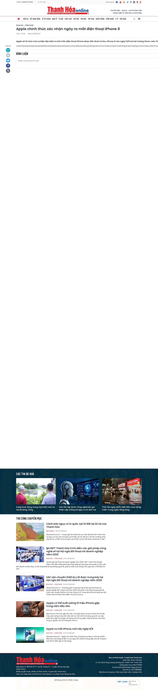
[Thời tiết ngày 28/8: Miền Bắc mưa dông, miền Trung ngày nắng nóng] (122, 491)
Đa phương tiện (135, 10)
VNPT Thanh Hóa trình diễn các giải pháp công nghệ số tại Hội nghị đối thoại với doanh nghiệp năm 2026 (76, 551)
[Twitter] (128, 2)
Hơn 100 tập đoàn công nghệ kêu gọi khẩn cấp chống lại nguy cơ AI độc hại (77, 508)
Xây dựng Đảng (35, 19)
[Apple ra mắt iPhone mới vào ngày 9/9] (30, 636)
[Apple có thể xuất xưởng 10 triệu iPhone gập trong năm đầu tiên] (30, 610)
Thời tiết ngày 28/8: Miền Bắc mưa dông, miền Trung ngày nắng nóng (121, 508)
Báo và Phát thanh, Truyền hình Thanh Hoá (37, 660)
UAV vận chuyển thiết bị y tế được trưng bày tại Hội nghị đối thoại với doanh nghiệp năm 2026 (74, 579)
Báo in (124, 10)
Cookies (135, 672)
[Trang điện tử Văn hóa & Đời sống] (134, 2)
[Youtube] (120, 2)
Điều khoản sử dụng (106, 672)
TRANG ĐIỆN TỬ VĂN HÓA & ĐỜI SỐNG (127, 13)
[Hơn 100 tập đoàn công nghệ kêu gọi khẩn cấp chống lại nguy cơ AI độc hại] (79, 491)
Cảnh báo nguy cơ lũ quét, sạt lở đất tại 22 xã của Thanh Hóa (76, 525)
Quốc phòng (100, 19)
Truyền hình (115, 10)
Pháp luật (68, 19)
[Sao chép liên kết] (8, 71)
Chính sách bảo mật (123, 672)
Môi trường (50, 531)
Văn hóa (83, 19)
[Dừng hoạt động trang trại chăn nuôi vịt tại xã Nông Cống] (36, 491)
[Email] (8, 50)
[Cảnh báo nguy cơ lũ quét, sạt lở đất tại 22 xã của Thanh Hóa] (30, 531)
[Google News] (124, 2)
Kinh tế (54, 19)
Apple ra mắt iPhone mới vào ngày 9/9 (69, 629)
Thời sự (25, 19)
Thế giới (76, 19)
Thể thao (91, 19)
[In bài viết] (8, 55)
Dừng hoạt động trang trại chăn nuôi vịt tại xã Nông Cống (35, 508)
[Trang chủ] (18, 18)
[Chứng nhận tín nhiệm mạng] (66, 680)
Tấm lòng (123, 19)
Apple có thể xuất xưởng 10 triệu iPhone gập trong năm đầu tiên (73, 605)
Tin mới (42, 2)
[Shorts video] (140, 2)
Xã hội (61, 19)
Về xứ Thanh (46, 19)
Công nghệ (110, 19)
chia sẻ (8, 46)
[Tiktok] (130, 2)
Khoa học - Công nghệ (24, 25)
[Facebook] (117, 2)
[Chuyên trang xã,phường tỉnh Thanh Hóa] (137, 2)
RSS (140, 672)
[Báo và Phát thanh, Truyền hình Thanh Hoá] (68, 10)
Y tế (116, 19)
